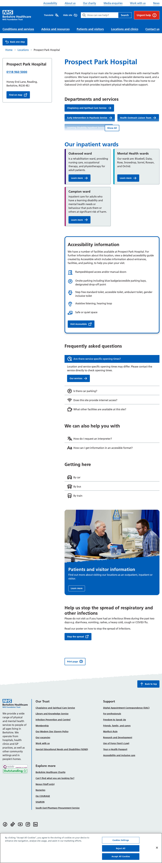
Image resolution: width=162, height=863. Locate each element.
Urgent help (144, 15)
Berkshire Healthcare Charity (50, 772)
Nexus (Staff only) (45, 784)
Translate (48, 15)
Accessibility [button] (50, 3)
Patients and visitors (90, 29)
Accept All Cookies (121, 856)
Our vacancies (43, 737)
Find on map (15, 94)
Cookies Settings (120, 840)
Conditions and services (18, 29)
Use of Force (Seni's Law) (116, 743)
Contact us (152, 29)
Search (125, 15)
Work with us (138, 3)
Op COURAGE (43, 796)
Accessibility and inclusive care (119, 755)
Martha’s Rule (110, 731)
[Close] (156, 847)
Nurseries (40, 790)
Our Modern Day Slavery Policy (52, 731)
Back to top (151, 684)
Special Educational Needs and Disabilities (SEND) (62, 749)
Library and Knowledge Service (52, 713)
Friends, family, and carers (117, 725)
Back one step (17, 41)
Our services (76, 378)
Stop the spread (75, 636)
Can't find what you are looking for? (55, 778)
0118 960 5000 (16, 72)
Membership (42, 725)
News (156, 3)
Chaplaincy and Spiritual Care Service (86, 108)
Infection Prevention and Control (53, 719)
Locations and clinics (124, 29)
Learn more (77, 178)
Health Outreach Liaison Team (135, 117)
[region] (81, 848)
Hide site (67, 15)
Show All (112, 128)
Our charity (89, 3)
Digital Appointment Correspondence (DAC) (126, 707)
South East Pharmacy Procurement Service (58, 807)
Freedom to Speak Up (114, 719)
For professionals (112, 713)
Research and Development (117, 737)
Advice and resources (55, 29)
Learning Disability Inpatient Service (86, 127)
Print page (72, 661)
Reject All (120, 848)
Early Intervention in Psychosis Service (87, 117)
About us (70, 3)
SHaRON (40, 801)
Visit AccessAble (78, 324)
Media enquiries (113, 3)
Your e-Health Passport (115, 749)
